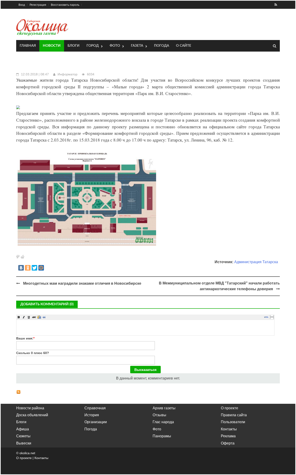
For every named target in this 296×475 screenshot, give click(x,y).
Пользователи (233, 422)
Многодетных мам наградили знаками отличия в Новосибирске (82, 283)
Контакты (229, 429)
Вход (21, 4)
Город (92, 45)
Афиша (22, 429)
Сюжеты (23, 436)
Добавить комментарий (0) (47, 304)
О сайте (183, 45)
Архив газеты (164, 408)
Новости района (30, 408)
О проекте (229, 408)
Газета (137, 45)
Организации (95, 422)
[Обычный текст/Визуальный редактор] (266, 317)
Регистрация (38, 4)
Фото (115, 45)
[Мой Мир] (41, 268)
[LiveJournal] (48, 268)
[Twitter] (34, 268)
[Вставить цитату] (44, 317)
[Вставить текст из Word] (39, 317)
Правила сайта (234, 415)
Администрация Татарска (256, 262)
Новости (52, 45)
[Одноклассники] (28, 268)
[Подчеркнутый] (28, 317)
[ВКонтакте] (21, 268)
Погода (161, 45)
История (91, 415)
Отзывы (159, 415)
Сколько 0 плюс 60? (32, 353)
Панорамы (162, 436)
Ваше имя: (25, 338)
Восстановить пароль (65, 4)
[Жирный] (18, 317)
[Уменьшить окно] (271, 318)
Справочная (95, 408)
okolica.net (27, 453)
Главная (28, 45)
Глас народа (163, 422)
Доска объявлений (32, 415)
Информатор (67, 74)
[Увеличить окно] (271, 316)
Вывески (23, 443)
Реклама (228, 436)
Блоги (74, 45)
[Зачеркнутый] (34, 317)
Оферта (227, 443)
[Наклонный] (23, 317)
